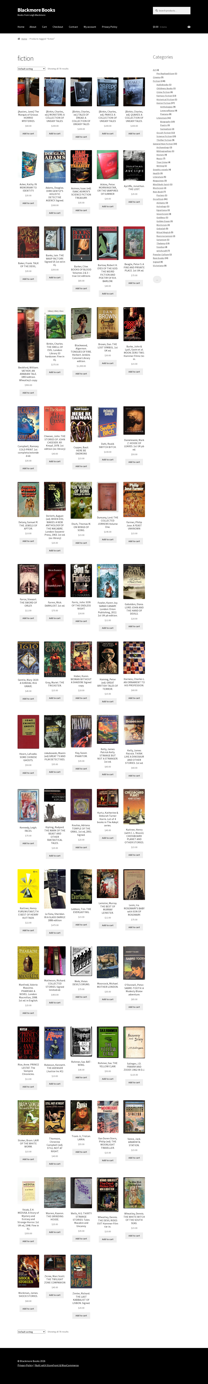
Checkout (58, 26)
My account (90, 26)
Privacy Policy (109, 26)
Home (21, 26)
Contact (73, 26)
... (157, 279)
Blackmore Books (36, 10)
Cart (44, 26)
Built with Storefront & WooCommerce (57, 1365)
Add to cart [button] (28, 133)
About (33, 26)
